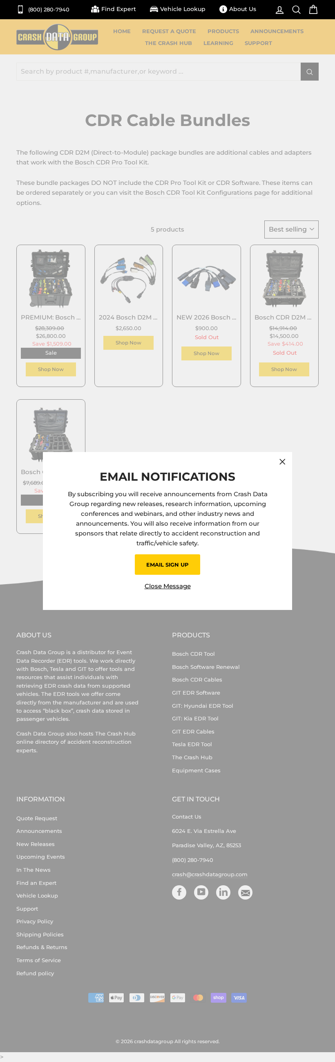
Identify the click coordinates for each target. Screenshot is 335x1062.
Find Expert (118, 9)
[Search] (294, 9)
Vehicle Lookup (182, 9)
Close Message (168, 586)
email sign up (167, 564)
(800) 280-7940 (48, 10)
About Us (242, 9)
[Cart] (311, 9)
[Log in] (277, 9)
